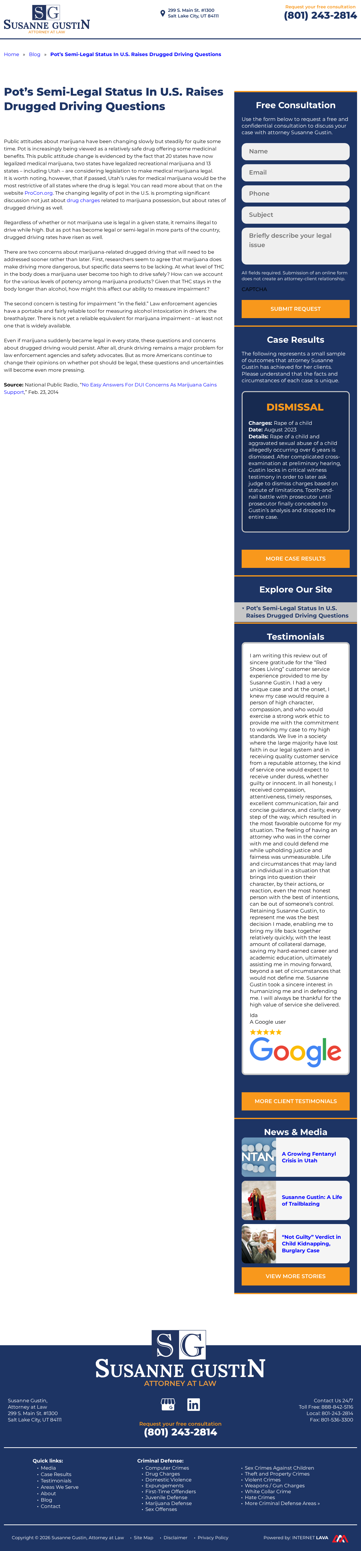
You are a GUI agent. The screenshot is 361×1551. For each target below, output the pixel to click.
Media (48, 1468)
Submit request (296, 309)
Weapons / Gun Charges (275, 1486)
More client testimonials (296, 1101)
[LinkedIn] (193, 1404)
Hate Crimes (260, 1497)
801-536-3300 (337, 1420)
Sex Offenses (161, 1509)
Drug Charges (162, 1474)
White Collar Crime (268, 1491)
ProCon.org (39, 193)
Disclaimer (175, 1537)
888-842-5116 (337, 1407)
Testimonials (56, 1481)
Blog (46, 1500)
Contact (50, 1506)
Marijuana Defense (168, 1503)
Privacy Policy (213, 1537)
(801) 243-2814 (320, 15)
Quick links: (48, 1461)
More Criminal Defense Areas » (282, 1503)
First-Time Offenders (170, 1491)
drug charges (83, 200)
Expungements (164, 1486)
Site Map (143, 1537)
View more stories (296, 1276)
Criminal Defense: (160, 1461)
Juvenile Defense (166, 1497)
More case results (296, 558)
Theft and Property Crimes (277, 1474)
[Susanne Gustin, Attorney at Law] (47, 19)
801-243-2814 (337, 1413)
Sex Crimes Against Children (279, 1468)
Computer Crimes (167, 1468)
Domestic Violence (168, 1480)
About (48, 1493)
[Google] (168, 1404)
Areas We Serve (60, 1487)
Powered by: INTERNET (296, 1537)
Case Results (56, 1474)
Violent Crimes (263, 1480)
